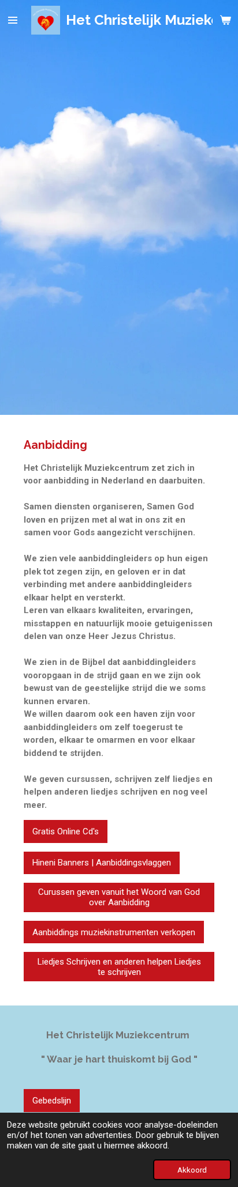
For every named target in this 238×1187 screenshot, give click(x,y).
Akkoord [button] (192, 1169)
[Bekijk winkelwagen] (225, 20)
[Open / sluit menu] (12, 20)
